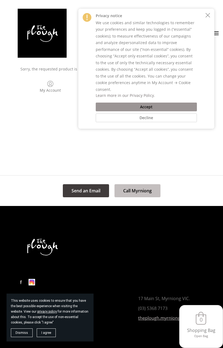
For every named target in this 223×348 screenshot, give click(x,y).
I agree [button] (46, 333)
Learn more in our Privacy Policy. (125, 95)
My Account (50, 90)
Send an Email (86, 191)
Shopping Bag (201, 330)
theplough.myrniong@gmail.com (171, 318)
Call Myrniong (137, 191)
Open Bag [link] (201, 336)
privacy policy (47, 311)
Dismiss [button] (22, 333)
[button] (207, 15)
